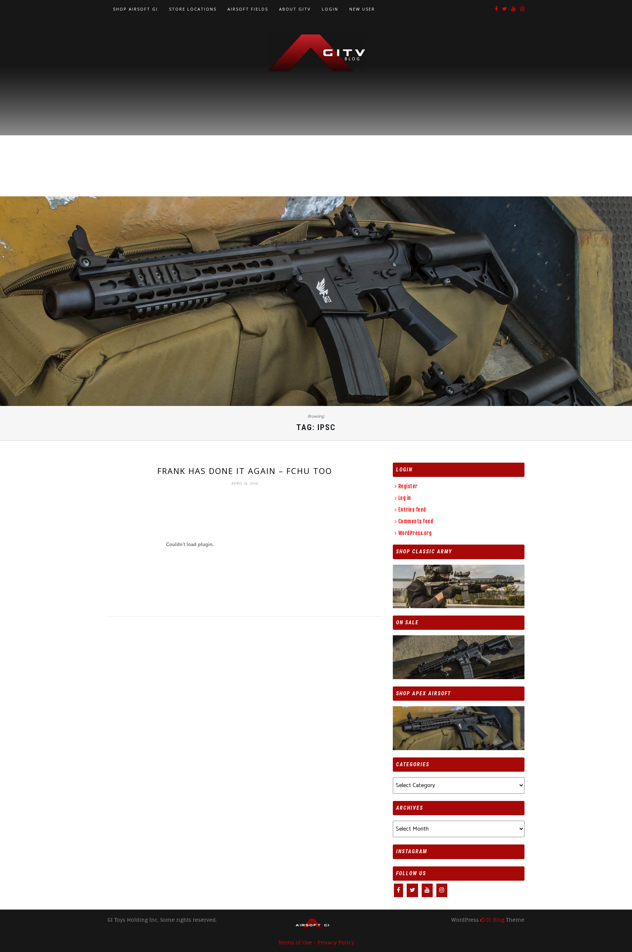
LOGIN (330, 9)
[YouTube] (513, 9)
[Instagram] (522, 9)
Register (408, 486)
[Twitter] (504, 9)
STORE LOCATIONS (193, 9)
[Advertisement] (316, 128)
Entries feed (412, 510)
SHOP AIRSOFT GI (135, 9)
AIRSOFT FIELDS (247, 9)
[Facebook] (496, 9)
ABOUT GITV (295, 9)
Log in (404, 498)
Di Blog (494, 920)
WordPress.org (415, 533)
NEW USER (362, 9)
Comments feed (415, 521)
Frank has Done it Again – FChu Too (244, 470)
